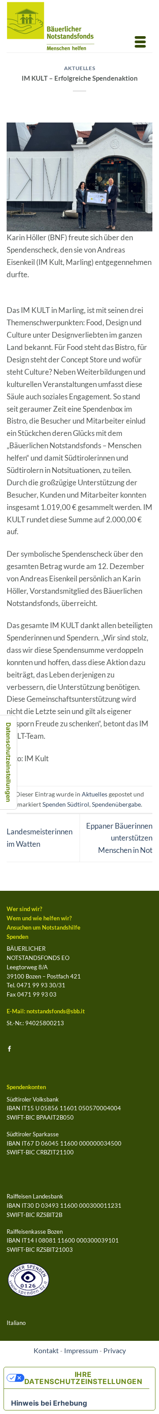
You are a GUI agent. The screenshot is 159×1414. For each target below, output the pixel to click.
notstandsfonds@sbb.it (55, 1011)
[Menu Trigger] (140, 41)
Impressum (81, 1350)
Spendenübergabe (116, 804)
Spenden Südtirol (65, 804)
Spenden (17, 936)
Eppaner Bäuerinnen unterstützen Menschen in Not (119, 838)
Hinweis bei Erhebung (49, 1403)
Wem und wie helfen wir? (39, 918)
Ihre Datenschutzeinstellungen (83, 1378)
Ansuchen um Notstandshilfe (43, 927)
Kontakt (46, 1350)
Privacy (114, 1350)
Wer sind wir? (24, 908)
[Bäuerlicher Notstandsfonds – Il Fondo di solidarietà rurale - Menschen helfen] (58, 26)
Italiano (16, 1322)
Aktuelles (79, 68)
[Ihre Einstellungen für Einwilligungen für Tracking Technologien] (8, 762)
